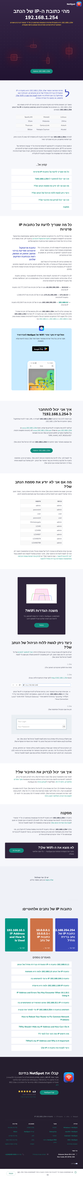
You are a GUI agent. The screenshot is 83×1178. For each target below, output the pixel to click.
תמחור (55, 1136)
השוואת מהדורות (72, 1144)
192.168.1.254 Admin (41, 71)
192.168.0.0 (63, 302)
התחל (41, 625)
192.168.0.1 (64, 319)
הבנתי (11, 1173)
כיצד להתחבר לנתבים (25, 652)
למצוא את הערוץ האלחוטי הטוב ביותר (58, 796)
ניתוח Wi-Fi (60, 782)
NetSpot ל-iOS (72, 1140)
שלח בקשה (49, 880)
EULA (15, 1132)
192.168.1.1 (54, 319)
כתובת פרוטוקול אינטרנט (41, 238)
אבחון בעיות (42, 782)
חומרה (32, 1144)
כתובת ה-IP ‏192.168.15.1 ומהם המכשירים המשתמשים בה (43, 1002)
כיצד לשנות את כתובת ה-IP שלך (55, 1048)
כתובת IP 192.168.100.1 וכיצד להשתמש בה (50, 978)
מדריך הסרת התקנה (11, 1144)
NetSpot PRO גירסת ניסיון (50, 1141)
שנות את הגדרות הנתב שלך (61, 823)
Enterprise (53, 1132)
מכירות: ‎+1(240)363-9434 (13, 1154)
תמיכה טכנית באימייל (39, 1154)
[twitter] (39, 886)
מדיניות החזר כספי (11, 1140)
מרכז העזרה (30, 1127)
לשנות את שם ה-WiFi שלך (26, 95)
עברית (74, 1164)
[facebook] (43, 886)
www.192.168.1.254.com (42, 430)
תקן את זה (16, 850)
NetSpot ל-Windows (70, 1127)
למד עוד (72, 948)
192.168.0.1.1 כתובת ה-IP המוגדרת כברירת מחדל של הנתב (43, 964)
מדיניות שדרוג (13, 1136)
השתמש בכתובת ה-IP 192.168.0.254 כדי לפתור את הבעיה (43, 1009)
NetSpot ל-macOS (71, 1132)
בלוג (33, 1140)
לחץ (33, 1136)
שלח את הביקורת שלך (28, 1097)
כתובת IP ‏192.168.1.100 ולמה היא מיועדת (50, 985)
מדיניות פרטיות (12, 1127)
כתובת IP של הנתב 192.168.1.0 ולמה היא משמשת (47, 971)
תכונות (55, 1127)
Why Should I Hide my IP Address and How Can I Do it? (44, 1026)
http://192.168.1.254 (59, 678)
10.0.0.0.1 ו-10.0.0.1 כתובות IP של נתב (43, 935)
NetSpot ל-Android (70, 1136)
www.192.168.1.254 (29, 428)
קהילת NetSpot (29, 1132)
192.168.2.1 (43, 319)
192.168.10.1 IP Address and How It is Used (16, 935)
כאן (57, 1085)
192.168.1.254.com (65, 430)
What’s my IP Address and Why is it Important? (47, 1041)
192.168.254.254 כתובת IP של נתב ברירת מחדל (66, 935)
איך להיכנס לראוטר (64, 556)
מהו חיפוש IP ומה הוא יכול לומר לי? (53, 1033)
